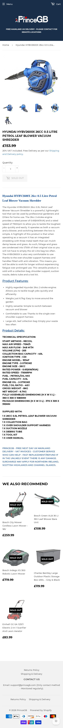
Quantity (7, 162)
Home (5, 45)
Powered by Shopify (41, 710)
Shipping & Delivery (31, 674)
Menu (9, 4)
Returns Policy (31, 670)
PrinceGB (22, 710)
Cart (58, 4)
